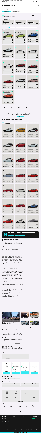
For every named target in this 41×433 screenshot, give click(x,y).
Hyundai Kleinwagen (19, 107)
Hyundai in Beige (7, 383)
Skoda (7, 393)
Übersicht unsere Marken (20, 401)
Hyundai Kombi (13, 268)
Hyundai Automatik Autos (7, 378)
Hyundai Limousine (19, 108)
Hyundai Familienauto (12, 107)
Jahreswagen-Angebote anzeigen (25, 372)
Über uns (14, 416)
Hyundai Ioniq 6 (10, 283)
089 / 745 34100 (5, 418)
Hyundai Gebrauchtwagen (16, 11)
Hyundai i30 (3, 280)
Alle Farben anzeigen (20, 386)
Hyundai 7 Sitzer (4, 107)
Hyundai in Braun (25, 383)
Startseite (3, 3)
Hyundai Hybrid (11, 108)
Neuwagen (3, 0)
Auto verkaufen (9, 236)
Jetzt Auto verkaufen (16, 235)
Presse (23, 416)
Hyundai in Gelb (34, 383)
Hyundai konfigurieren (6, 11)
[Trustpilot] (35, 418)
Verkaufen (15, 0)
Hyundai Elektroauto (4, 108)
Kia (34, 393)
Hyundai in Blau (16, 383)
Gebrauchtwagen (11, 0)
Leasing (6, 0)
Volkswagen (16, 393)
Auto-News (21, 0)
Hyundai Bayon (19, 272)
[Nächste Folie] (39, 22)
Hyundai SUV (26, 107)
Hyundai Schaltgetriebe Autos (16, 378)
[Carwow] (4, 2)
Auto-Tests (18, 0)
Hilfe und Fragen (4, 416)
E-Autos (8, 0)
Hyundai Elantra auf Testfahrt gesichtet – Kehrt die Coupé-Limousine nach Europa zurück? (34, 327)
